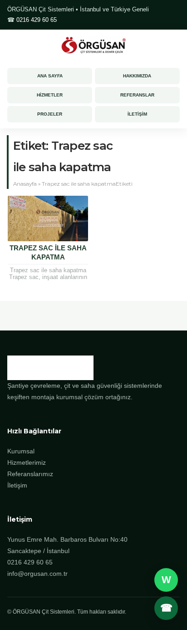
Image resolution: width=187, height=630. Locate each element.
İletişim (17, 485)
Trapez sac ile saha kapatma (48, 252)
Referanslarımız (30, 474)
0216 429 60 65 (36, 19)
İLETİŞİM (137, 114)
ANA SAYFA (50, 75)
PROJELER (49, 114)
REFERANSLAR (137, 94)
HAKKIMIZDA (137, 75)
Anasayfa (25, 183)
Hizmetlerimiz (26, 462)
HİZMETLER (50, 94)
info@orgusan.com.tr (37, 573)
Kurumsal (20, 451)
